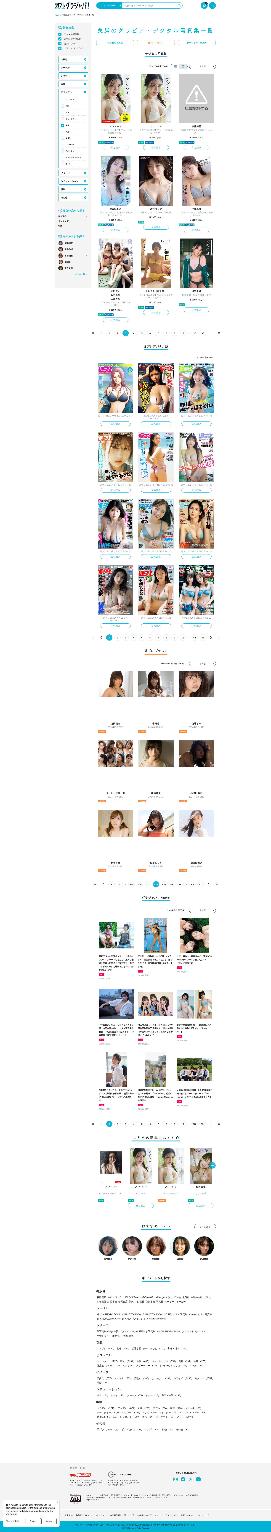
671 (203, 1124)
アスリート (166, 1416)
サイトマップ (202, 1515)
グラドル (107, 1408)
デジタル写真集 (71, 34)
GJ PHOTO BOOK (152, 1314)
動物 (168, 1429)
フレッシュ (70, 144)
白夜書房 (150, 1301)
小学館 (207, 1297)
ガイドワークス (116, 1297)
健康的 (68, 138)
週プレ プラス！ (72, 43)
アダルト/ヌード (185, 1416)
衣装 (63, 84)
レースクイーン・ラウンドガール (119, 1412)
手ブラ (105, 1429)
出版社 (64, 59)
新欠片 (132, 1301)
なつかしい (161, 1378)
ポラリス (117, 1335)
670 (195, 1124)
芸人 (148, 1416)
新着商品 (62, 216)
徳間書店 (123, 1301)
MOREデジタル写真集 (175, 1314)
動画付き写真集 (147, 1331)
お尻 (67, 112)
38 (203, 333)
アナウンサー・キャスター (161, 1412)
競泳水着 (140, 1348)
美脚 (67, 125)
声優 (177, 1408)
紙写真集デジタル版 (107, 1331)
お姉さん (123, 1378)
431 (180, 884)
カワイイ (183, 1378)
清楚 (104, 1382)
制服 (123, 1348)
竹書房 (113, 1301)
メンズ (153, 1429)
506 (192, 884)
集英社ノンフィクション (135, 1318)
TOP (57, 15)
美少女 (105, 1378)
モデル (161, 1408)
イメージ (65, 173)
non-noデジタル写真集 (200, 1314)
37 (194, 333)
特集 (60, 226)
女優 (144, 1408)
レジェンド (130, 1416)
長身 (67, 132)
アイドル (127, 1408)
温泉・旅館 (172, 1395)
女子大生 (193, 1408)
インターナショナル (73, 157)
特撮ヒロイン (108, 1416)
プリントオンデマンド (193, 1331)
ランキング (63, 221)
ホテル (152, 1395)
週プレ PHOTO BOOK (109, 1314)
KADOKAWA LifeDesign (152, 1297)
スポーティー (71, 151)
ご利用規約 (67, 1515)
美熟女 (142, 1378)
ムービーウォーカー (175, 1301)
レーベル (65, 67)
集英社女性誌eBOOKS (109, 1318)
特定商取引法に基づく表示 (122, 1515)
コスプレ (106, 1348)
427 (148, 884)
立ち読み (115, 147)
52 (194, 637)
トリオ (118, 1395)
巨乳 (67, 106)
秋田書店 (101, 1297)
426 (140, 884)
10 (182, 333)
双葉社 (159, 1301)
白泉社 (140, 1301)
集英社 (185, 1297)
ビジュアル (66, 92)
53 (203, 637)
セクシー (204, 1378)
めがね (158, 1348)
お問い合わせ (187, 1515)
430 (172, 884)
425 (131, 884)
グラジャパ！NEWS (73, 48)
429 (164, 884)
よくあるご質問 (170, 1515)
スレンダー (70, 100)
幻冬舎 (177, 1297)
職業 (63, 189)
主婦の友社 (196, 1297)
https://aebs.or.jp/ (92, 1500)
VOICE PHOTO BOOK (169, 1331)
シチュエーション (69, 181)
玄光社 (169, 1297)
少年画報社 (103, 1301)
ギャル (68, 164)
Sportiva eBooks (157, 1318)
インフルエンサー (194, 1412)
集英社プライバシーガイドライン (91, 1515)
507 (200, 884)
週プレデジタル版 (72, 39)
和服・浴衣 (178, 1348)
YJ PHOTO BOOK (131, 1314)
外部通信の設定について (149, 1515)
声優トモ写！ (104, 1335)
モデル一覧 (80, 274)
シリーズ (65, 75)
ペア (103, 1395)
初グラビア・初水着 (128, 1429)
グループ (135, 1395)
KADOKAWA (132, 1297)
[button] (212, 1165)
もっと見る (205, 1226)
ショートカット (72, 119)
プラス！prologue (128, 1331)
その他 (64, 197)
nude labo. (128, 1335)
